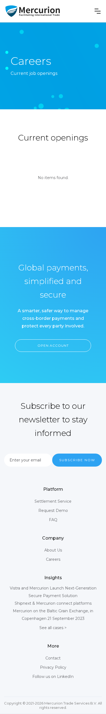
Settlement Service (53, 501)
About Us (53, 550)
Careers (53, 559)
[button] (98, 11)
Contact (53, 658)
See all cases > (53, 628)
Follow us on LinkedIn (53, 676)
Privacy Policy (53, 667)
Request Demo (53, 510)
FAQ (53, 520)
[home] (32, 11)
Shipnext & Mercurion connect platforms (53, 603)
